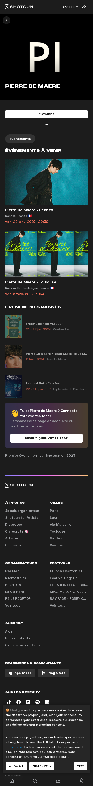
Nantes (56, 538)
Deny (80, 766)
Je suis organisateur (22, 510)
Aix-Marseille (60, 524)
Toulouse (57, 531)
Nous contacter (18, 638)
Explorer (68, 7)
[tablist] (46, 138)
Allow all (16, 766)
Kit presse (13, 524)
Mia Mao (12, 571)
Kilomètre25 (15, 578)
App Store (23, 673)
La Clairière (14, 591)
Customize (40, 766)
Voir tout (57, 545)
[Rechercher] (35, 781)
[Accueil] (19, 6)
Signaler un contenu (22, 645)
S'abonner (46, 114)
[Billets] (58, 781)
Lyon (54, 517)
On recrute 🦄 (17, 531)
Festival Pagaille (64, 578)
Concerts (13, 545)
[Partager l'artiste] (84, 7)
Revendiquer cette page (46, 438)
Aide (9, 631)
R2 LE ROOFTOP (18, 598)
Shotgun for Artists (21, 517)
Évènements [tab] (20, 138)
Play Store (57, 673)
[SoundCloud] (46, 124)
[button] (46, 114)
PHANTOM (13, 585)
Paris (54, 510)
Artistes (12, 538)
